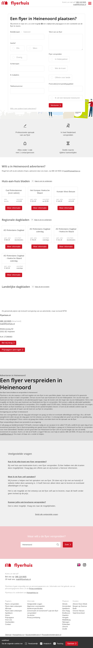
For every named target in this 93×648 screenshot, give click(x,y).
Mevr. (35, 48)
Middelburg (66, 620)
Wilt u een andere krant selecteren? (23, 108)
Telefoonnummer (16, 86)
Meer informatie (13, 208)
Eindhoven (66, 613)
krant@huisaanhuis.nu (72, 171)
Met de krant (60, 68)
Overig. (19, 57)
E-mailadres (14, 75)
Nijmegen (65, 622)
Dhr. (18, 48)
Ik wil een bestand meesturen (67, 98)
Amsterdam (66, 606)
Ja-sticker (30, 615)
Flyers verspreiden (12, 604)
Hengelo (65, 617)
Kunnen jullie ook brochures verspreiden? (27, 502)
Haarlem (65, 615)
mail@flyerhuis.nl (79, 4)
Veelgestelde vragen (34, 604)
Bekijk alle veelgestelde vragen (46, 514)
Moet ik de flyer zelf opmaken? (22, 477)
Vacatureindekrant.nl (32, 635)
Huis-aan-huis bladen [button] (16, 181)
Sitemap (8, 635)
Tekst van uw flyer (55, 32)
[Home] (15, 3)
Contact (8, 624)
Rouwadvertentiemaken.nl (51, 635)
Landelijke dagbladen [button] (16, 286)
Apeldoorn (66, 608)
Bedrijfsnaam (20, 32)
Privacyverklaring (35, 588)
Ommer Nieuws (78, 611)
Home (7, 615)
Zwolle (64, 629)
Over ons (8, 620)
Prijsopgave (9, 617)
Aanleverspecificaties (35, 608)
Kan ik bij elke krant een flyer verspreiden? (27, 462)
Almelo (64, 604)
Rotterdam (66, 624)
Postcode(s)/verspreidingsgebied (61, 84)
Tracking (60, 643)
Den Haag (66, 611)
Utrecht (65, 627)
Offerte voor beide (62, 77)
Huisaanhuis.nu (32, 593)
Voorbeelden (9, 622)
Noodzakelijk (33, 643)
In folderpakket (61, 59)
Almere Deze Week (80, 604)
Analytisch (47, 643)
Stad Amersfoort (79, 613)
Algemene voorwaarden (36, 606)
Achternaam (14, 64)
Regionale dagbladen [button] (15, 219)
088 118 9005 (81, 2)
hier (31, 468)
